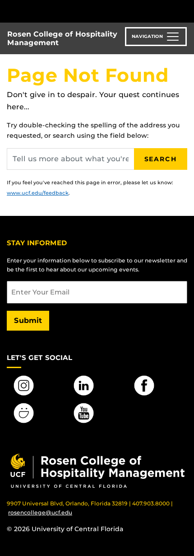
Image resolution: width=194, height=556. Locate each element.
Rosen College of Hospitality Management (62, 38)
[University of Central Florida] (68, 11)
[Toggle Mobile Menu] (185, 10)
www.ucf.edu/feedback (38, 193)
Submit (28, 320)
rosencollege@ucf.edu (40, 512)
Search (160, 159)
